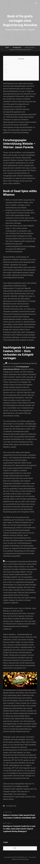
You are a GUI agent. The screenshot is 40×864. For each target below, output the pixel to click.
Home (7, 47)
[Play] (5, 848)
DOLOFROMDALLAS (21, 857)
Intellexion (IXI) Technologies (20, 859)
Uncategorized (17, 47)
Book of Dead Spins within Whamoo (20, 69)
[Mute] (29, 848)
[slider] (34, 848)
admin (32, 30)
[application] (20, 848)
